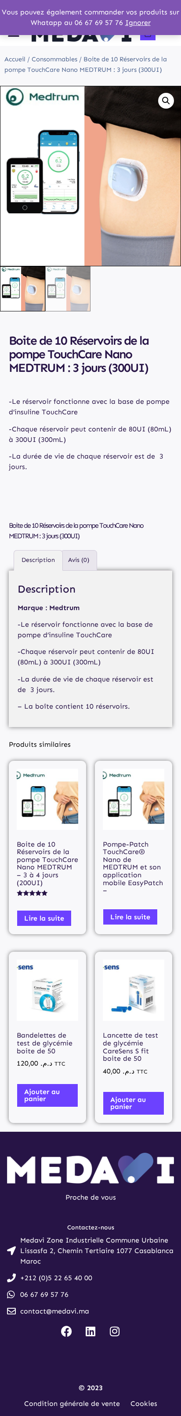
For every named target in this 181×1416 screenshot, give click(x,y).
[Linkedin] (90, 1331)
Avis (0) (78, 560)
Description (38, 560)
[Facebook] (66, 1331)
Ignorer (138, 22)
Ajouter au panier (42, 1095)
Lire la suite (44, 918)
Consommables (54, 59)
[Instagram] (115, 1331)
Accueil (14, 59)
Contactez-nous (90, 1227)
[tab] (38, 560)
